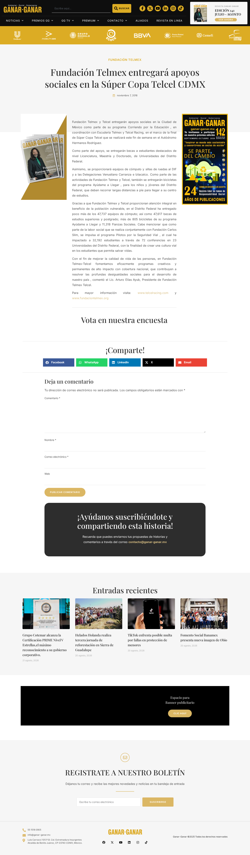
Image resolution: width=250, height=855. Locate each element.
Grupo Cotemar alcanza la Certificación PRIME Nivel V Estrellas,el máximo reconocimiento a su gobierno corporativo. (45, 645)
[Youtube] (158, 8)
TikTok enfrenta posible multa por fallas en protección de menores (150, 640)
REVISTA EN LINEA (169, 20)
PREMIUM (89, 20)
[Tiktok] (181, 8)
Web (47, 473)
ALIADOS (142, 20)
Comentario (52, 398)
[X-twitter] (150, 8)
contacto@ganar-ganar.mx (147, 542)
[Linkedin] (129, 842)
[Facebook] (103, 842)
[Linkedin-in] (165, 8)
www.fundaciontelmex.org (90, 298)
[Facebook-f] (142, 8)
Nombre (50, 439)
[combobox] (81, 8)
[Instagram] (173, 8)
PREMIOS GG (41, 20)
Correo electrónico (56, 456)
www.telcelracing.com (153, 293)
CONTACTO (115, 20)
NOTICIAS (13, 20)
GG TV (65, 20)
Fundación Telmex (125, 60)
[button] (58, 362)
